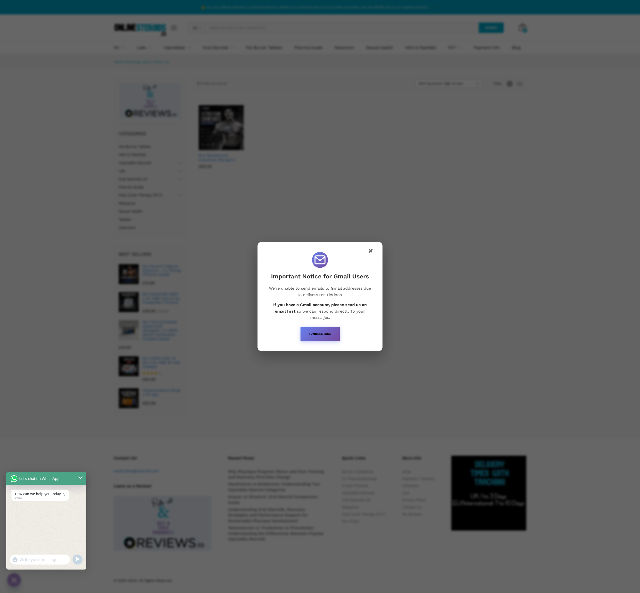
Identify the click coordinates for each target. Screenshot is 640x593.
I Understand (320, 334)
